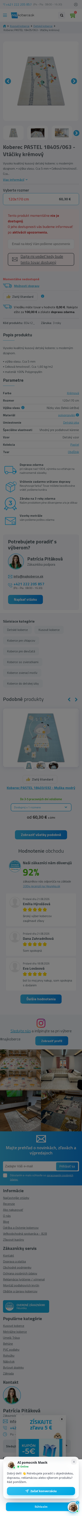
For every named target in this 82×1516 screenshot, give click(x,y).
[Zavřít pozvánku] (74, 1461)
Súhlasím (41, 1506)
